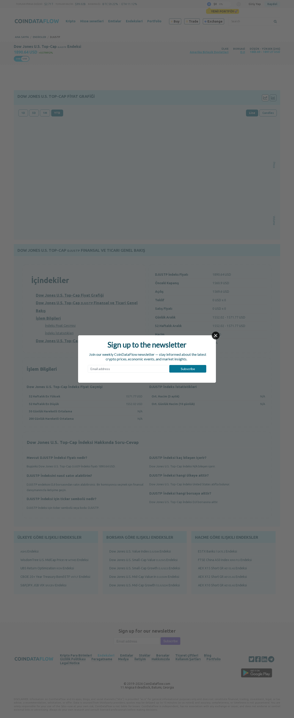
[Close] (216, 335)
